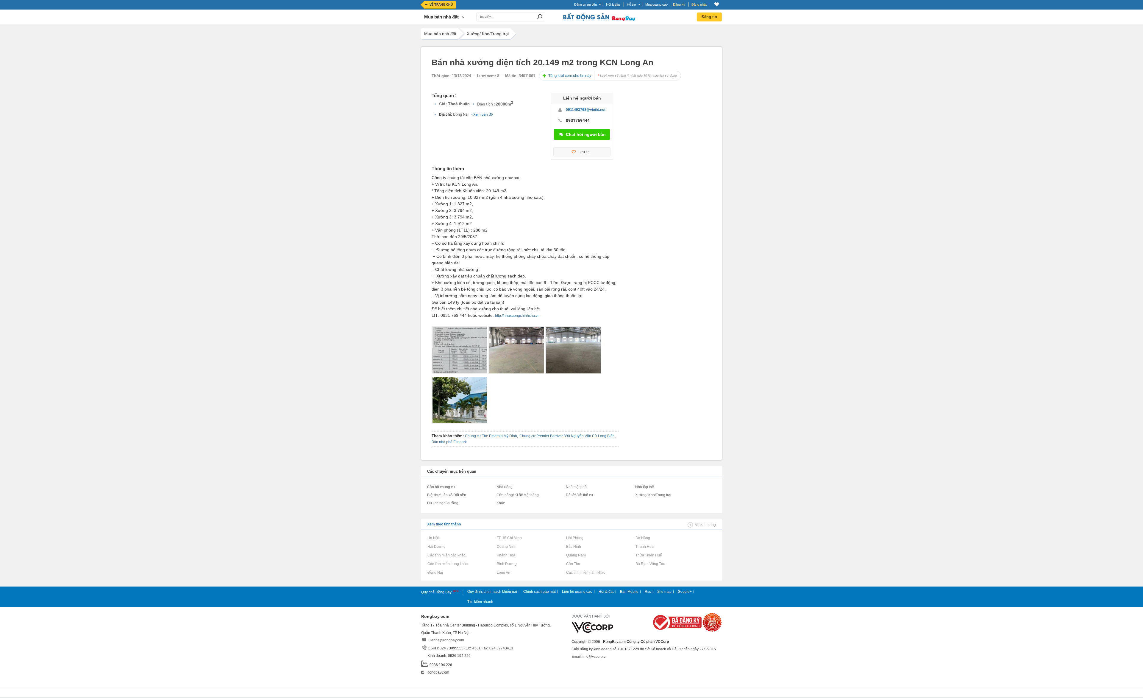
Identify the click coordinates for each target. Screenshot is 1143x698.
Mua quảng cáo (656, 4)
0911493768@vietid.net (585, 110)
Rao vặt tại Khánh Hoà (505, 555)
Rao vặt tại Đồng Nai (435, 572)
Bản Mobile (629, 592)
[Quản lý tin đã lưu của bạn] (716, 4)
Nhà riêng (504, 487)
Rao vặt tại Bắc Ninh (573, 547)
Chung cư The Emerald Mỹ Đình (491, 436)
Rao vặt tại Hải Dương (436, 547)
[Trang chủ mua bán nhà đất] (598, 20)
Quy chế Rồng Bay (436, 592)
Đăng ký (679, 4)
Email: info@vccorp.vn (590, 656)
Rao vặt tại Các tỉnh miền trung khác (447, 564)
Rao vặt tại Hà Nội (433, 538)
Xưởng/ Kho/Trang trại (488, 33)
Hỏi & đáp (607, 592)
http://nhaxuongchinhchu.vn (517, 316)
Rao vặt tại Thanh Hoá (644, 547)
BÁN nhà (482, 177)
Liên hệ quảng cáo (577, 592)
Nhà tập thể (644, 487)
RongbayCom (437, 672)
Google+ (685, 592)
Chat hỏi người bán (586, 134)
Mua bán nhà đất (440, 33)
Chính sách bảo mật (539, 592)
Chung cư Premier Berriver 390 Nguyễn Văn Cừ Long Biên (567, 436)
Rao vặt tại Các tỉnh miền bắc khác (446, 555)
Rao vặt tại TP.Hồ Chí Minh (509, 538)
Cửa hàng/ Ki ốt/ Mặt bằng (517, 495)
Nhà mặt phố (576, 487)
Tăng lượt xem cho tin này (612, 75)
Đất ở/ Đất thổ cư (579, 495)
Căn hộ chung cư (441, 487)
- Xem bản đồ (482, 114)
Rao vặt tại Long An (503, 572)
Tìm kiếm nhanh (480, 602)
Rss (648, 592)
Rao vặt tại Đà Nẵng (642, 538)
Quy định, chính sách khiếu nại (492, 592)
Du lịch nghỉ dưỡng (442, 503)
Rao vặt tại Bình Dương (506, 564)
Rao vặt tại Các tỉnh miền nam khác (585, 572)
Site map (664, 592)
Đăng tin (709, 17)
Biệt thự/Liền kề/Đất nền (446, 495)
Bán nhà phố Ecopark (449, 442)
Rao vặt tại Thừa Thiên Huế (648, 555)
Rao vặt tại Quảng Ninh (506, 547)
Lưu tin (584, 152)
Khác (500, 503)
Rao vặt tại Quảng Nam (576, 555)
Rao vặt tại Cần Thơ (573, 564)
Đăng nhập (699, 4)
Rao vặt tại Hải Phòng (574, 538)
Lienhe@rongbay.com (446, 640)
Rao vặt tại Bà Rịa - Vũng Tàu (650, 564)
